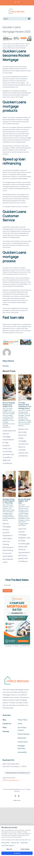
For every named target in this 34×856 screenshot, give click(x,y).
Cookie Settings (25, 849)
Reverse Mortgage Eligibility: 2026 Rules (24, 501)
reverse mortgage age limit (23, 511)
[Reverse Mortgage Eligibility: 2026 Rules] (24, 484)
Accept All (17, 853)
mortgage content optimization (23, 419)
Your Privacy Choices (7, 845)
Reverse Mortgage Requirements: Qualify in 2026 (9, 404)
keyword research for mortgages (24, 414)
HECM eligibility (7, 411)
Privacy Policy (5, 842)
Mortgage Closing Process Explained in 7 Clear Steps (9, 501)
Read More (6, 366)
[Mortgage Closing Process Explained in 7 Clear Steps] (9, 484)
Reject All (9, 849)
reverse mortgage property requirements (23, 523)
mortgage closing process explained (8, 514)
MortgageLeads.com (12, 780)
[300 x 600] (17, 596)
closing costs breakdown (8, 505)
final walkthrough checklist (8, 509)
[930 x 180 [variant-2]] (17, 340)
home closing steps (8, 511)
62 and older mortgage (8, 409)
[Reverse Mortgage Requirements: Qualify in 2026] (9, 387)
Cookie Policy (24, 842)
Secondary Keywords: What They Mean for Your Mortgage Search (24, 405)
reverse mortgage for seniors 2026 (24, 520)
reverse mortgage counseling (8, 416)
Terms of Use (15, 842)
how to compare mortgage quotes (24, 411)
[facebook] (15, 796)
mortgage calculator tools (24, 416)
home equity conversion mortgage (9, 412)
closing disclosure (8, 507)
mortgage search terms (24, 421)
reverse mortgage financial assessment (8, 418)
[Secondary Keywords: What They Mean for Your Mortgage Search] (24, 387)
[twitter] (18, 796)
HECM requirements (22, 505)
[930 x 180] (17, 36)
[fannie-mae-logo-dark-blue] (17, 675)
